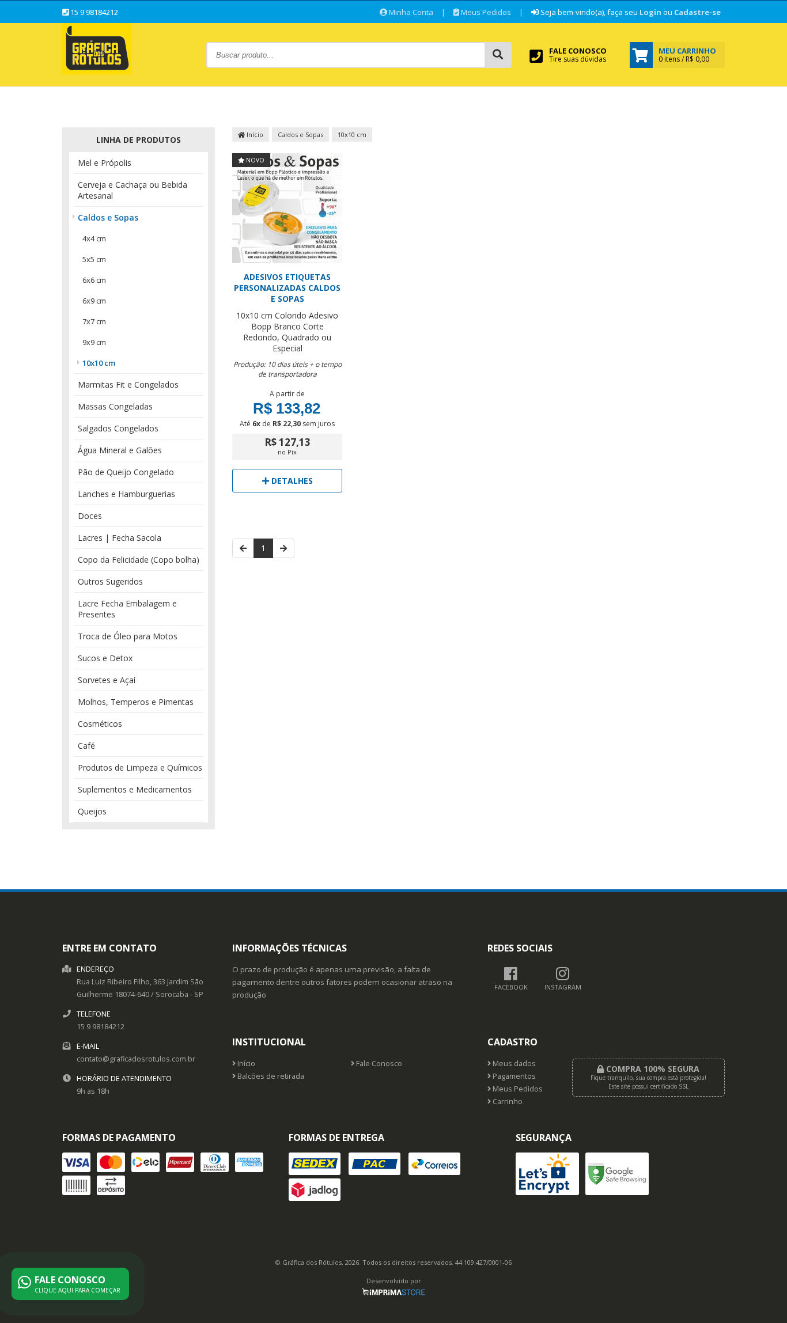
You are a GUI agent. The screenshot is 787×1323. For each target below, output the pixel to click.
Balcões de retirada (270, 1076)
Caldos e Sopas (108, 217)
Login (650, 12)
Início (254, 134)
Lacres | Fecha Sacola (119, 537)
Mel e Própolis (104, 162)
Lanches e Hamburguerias (126, 493)
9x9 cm (94, 342)
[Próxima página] (283, 548)
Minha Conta (410, 12)
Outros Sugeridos (110, 581)
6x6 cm (94, 280)
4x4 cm (94, 238)
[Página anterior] (243, 548)
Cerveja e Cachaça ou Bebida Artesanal (132, 190)
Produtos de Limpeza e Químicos (140, 767)
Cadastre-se (697, 12)
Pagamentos (513, 1076)
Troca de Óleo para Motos (127, 636)
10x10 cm (98, 363)
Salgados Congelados (118, 428)
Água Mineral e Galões (120, 450)
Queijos (92, 811)
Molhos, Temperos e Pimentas (136, 701)
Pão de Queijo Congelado (126, 472)
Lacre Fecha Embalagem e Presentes (127, 609)
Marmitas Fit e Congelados (128, 384)
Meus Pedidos (485, 12)
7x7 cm (94, 321)
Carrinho (507, 1101)
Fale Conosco (378, 1063)
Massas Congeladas (115, 406)
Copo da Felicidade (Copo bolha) (138, 559)
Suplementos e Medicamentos (135, 789)
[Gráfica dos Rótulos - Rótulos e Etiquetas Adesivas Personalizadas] (96, 71)
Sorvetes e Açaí (106, 679)
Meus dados (513, 1063)
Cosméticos (100, 723)
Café (86, 745)
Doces (90, 515)
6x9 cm (94, 300)
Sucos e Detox (105, 658)
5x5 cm (94, 259)
